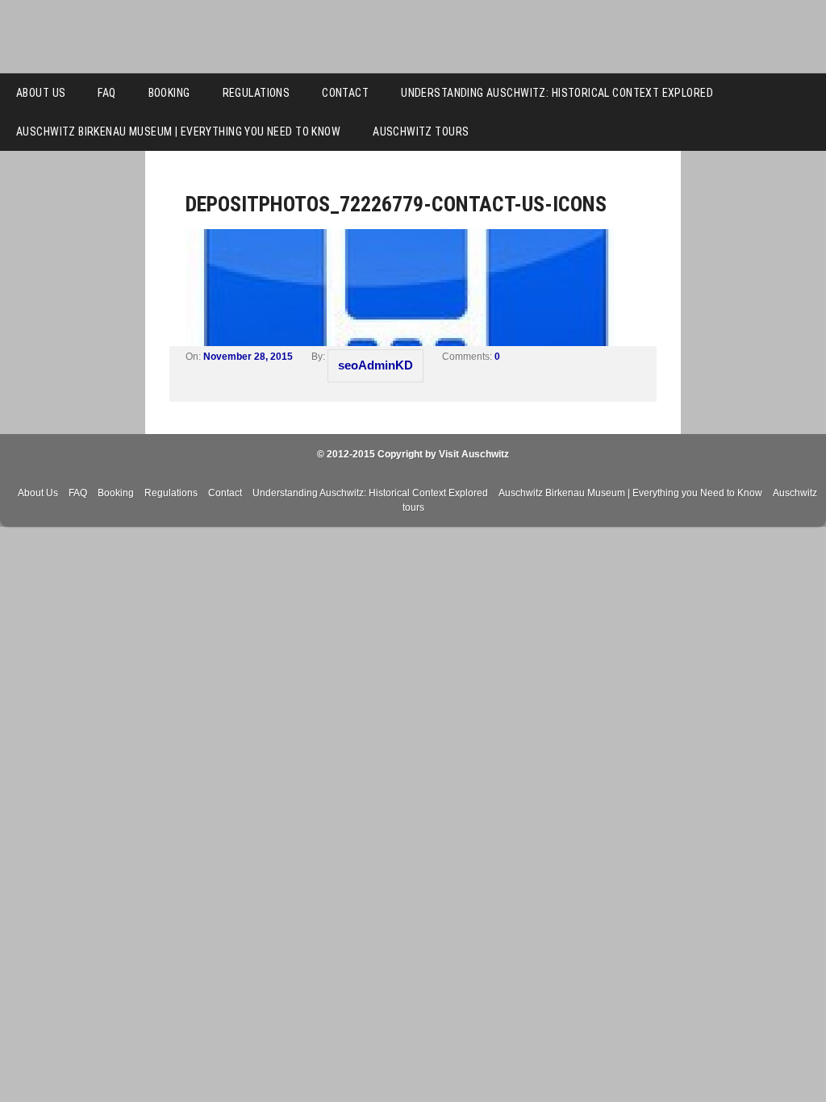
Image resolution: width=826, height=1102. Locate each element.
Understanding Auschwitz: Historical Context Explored (557, 92)
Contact (345, 92)
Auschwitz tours (421, 131)
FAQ (106, 92)
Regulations (256, 92)
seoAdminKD (375, 365)
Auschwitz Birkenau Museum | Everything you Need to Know (178, 131)
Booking (169, 92)
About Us (40, 92)
